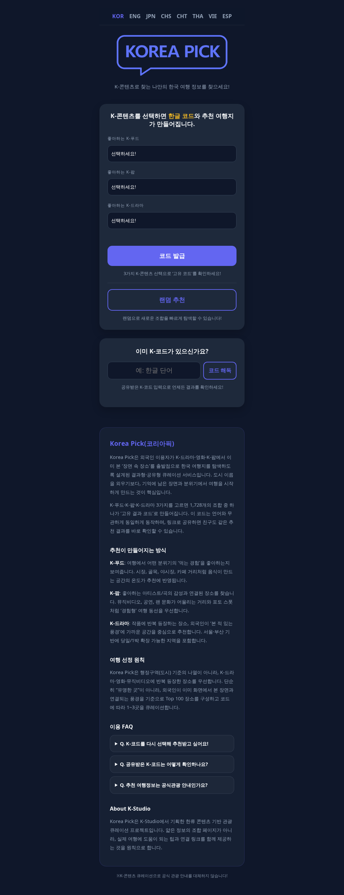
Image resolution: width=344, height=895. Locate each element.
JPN (151, 16)
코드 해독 (220, 370)
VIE (213, 16)
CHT (182, 16)
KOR (118, 16)
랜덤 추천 (172, 300)
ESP (227, 16)
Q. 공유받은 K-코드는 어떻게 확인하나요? (164, 764)
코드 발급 (172, 255)
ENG (135, 16)
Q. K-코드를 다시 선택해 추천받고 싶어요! (164, 743)
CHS (166, 16)
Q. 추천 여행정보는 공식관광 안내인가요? (164, 785)
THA (197, 16)
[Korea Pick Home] (172, 72)
